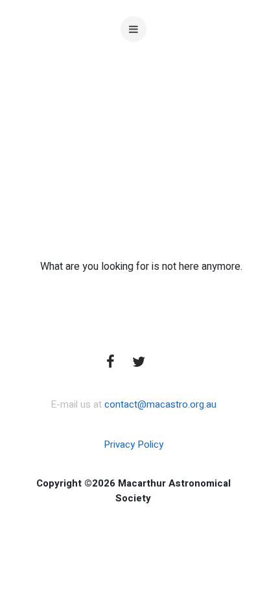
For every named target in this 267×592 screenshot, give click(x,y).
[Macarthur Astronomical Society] (133, 123)
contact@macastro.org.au (160, 404)
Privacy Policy (133, 444)
